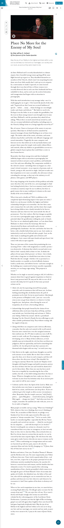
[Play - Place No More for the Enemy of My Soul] (13, 36)
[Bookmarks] (53, 8)
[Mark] (6, 26)
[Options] (60, 8)
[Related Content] (57, 8)
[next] (61, 265)
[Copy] (6, 29)
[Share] (6, 32)
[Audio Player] (58, 522)
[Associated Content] (56, 54)
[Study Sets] (49, 8)
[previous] (2, 265)
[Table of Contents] (2, 8)
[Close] (6, 22)
